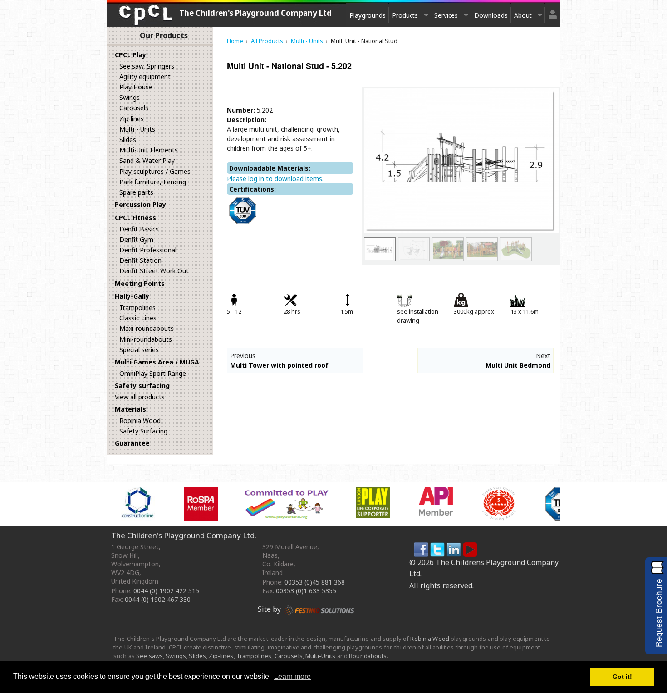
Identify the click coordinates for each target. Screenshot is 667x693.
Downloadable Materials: (269, 168)
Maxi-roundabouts (146, 328)
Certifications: (252, 189)
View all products (140, 397)
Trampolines (137, 307)
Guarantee (132, 443)
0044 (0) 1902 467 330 (158, 599)
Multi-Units (320, 656)
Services (446, 15)
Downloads (491, 15)
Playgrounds (367, 15)
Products (405, 15)
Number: (241, 110)
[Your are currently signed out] (552, 11)
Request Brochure (658, 613)
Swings (129, 97)
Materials (130, 409)
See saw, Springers (146, 66)
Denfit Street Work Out (154, 270)
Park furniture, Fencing (152, 181)
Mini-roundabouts (145, 339)
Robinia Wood (140, 420)
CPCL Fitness (135, 217)
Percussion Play (140, 204)
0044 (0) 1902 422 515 (166, 590)
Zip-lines (131, 118)
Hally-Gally (132, 296)
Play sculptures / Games (155, 171)
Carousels (133, 107)
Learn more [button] (292, 676)
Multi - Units (137, 129)
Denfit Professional (148, 250)
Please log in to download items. (275, 178)
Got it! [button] (622, 676)
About (523, 15)
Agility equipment (145, 76)
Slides (127, 139)
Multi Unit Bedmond (518, 365)
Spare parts (136, 192)
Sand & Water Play (147, 160)
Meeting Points (140, 283)
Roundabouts (368, 656)
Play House (135, 87)
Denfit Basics (139, 229)
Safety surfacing (142, 385)
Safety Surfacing (143, 431)
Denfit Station (140, 260)
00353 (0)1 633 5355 (306, 590)
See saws (149, 656)
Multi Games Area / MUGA (157, 362)
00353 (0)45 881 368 (314, 582)
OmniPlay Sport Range (152, 373)
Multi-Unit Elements (148, 150)
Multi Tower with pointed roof (279, 365)
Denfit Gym (136, 239)
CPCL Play (130, 54)
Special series (139, 349)
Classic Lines (138, 318)
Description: (246, 119)
